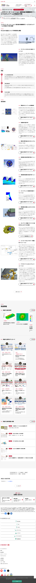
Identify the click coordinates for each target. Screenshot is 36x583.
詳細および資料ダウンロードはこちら (26, 118)
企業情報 (2, 558)
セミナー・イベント (3, 554)
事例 (1, 550)
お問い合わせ (17, 291)
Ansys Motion (21, 53)
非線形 (31, 59)
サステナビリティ (3, 555)
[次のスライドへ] (34, 317)
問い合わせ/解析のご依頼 (27, 5)
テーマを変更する (10, 481)
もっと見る (18, 485)
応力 (29, 113)
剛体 (19, 107)
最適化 (26, 93)
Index (1, 10)
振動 (14, 42)
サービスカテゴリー (3, 548)
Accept (17, 581)
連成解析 (24, 164)
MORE (32, 310)
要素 (24, 62)
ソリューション (8, 17)
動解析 (26, 165)
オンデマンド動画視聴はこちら (26, 236)
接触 (11, 85)
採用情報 (2, 560)
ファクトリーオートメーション (14, 17)
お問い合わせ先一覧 (3, 563)
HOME (4, 17)
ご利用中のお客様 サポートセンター (19, 5)
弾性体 (18, 76)
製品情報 (2, 552)
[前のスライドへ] (2, 317)
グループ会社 (2, 561)
